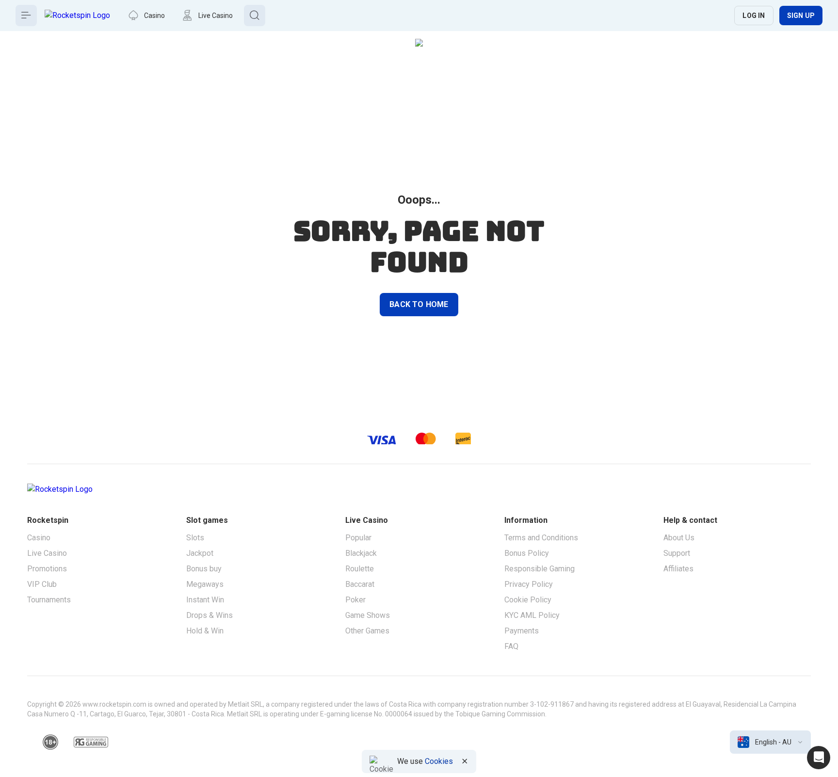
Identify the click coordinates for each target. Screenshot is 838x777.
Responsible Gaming (539, 568)
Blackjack (361, 553)
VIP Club (42, 584)
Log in (753, 15)
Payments (521, 630)
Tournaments (49, 599)
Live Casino (47, 553)
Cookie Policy (527, 599)
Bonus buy (204, 568)
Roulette (359, 568)
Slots (195, 537)
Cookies (439, 761)
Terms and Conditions (541, 537)
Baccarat (359, 584)
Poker (355, 599)
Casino (38, 537)
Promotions (47, 568)
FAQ (511, 646)
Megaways (205, 584)
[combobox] (770, 742)
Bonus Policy (526, 553)
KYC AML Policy (532, 615)
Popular (358, 537)
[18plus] (50, 742)
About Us (678, 537)
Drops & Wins (209, 615)
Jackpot (199, 553)
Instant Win (205, 599)
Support (676, 553)
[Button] (26, 15)
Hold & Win (205, 630)
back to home (418, 304)
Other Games (367, 630)
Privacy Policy (528, 584)
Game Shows (367, 615)
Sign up (801, 15)
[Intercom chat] (818, 757)
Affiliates (678, 568)
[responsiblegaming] (91, 742)
